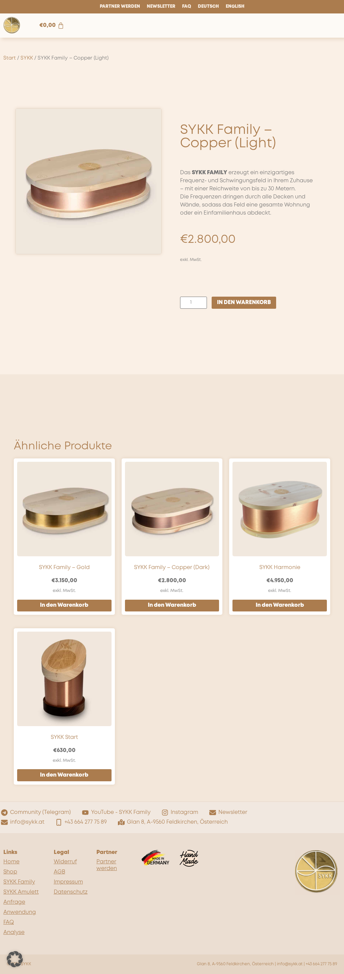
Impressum (68, 882)
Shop (10, 871)
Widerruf (65, 861)
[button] (15, 959)
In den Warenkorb (244, 302)
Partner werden (120, 6)
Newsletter (161, 6)
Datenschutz (71, 892)
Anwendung (19, 912)
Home (11, 861)
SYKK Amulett (21, 892)
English (235, 6)
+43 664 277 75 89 (321, 964)
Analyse (14, 932)
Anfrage (14, 902)
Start (9, 58)
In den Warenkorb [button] (64, 605)
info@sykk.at (290, 964)
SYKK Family (19, 882)
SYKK (26, 58)
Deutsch (208, 6)
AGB (59, 871)
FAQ (186, 6)
